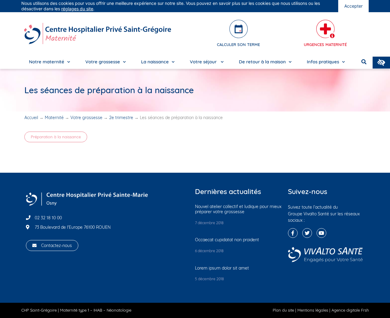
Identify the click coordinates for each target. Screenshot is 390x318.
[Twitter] (307, 233)
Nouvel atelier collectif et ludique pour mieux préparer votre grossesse (238, 209)
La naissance (155, 62)
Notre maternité (46, 62)
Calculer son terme (238, 44)
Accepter (353, 6)
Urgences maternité (325, 44)
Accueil (31, 117)
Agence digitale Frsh (350, 310)
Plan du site (283, 310)
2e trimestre (121, 117)
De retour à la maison (262, 62)
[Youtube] (321, 233)
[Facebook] (293, 233)
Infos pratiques (323, 62)
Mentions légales (312, 310)
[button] (55, 137)
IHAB (98, 310)
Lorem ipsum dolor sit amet (222, 268)
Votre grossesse (102, 62)
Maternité (54, 117)
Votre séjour (204, 62)
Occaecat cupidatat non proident (227, 239)
